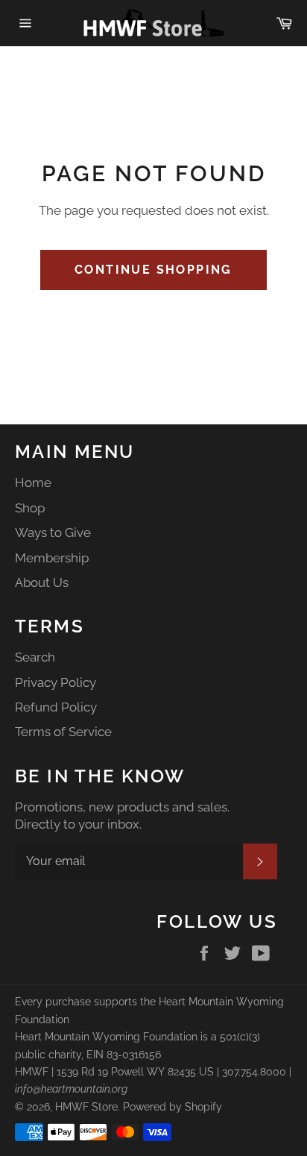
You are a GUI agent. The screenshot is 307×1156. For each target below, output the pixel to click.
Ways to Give (53, 532)
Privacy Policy (55, 682)
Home (33, 482)
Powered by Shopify (172, 1107)
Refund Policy (56, 707)
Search (35, 657)
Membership (52, 557)
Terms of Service (63, 731)
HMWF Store (86, 1107)
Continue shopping (153, 270)
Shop (30, 507)
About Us (42, 582)
